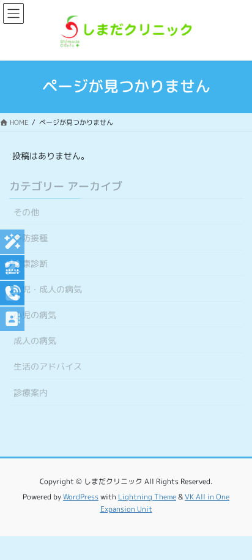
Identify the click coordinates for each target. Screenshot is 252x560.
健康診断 (30, 263)
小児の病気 (34, 315)
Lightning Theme (147, 496)
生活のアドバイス (47, 366)
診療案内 (30, 392)
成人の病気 (34, 340)
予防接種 (30, 238)
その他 (26, 212)
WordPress (80, 496)
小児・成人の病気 (47, 289)
